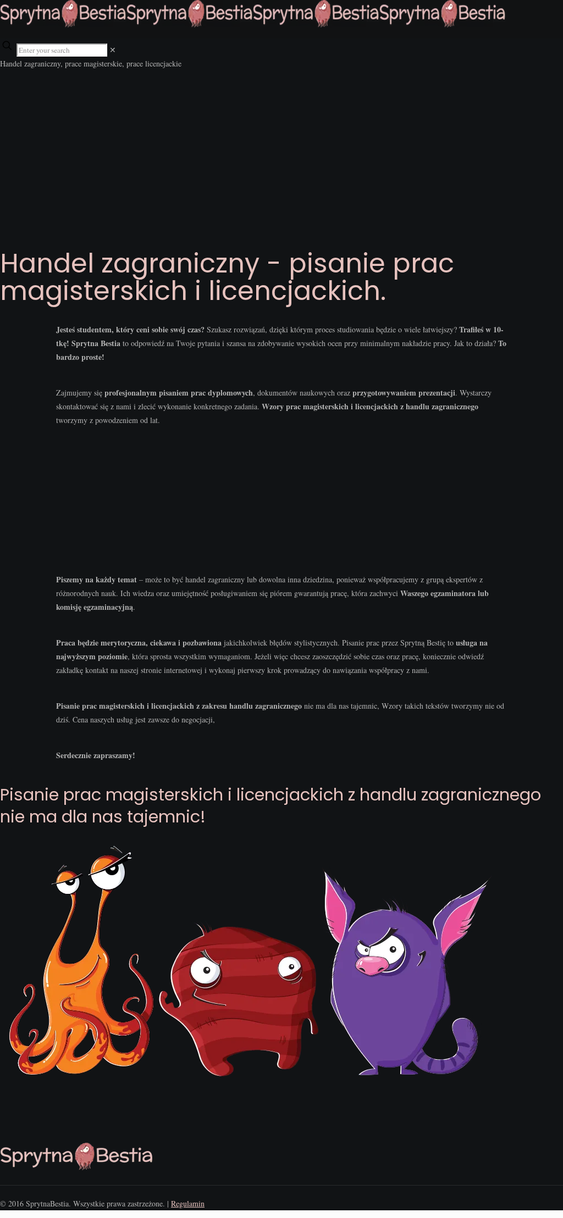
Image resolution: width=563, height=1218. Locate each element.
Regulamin (188, 1203)
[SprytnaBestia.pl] (253, 24)
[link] (112, 50)
